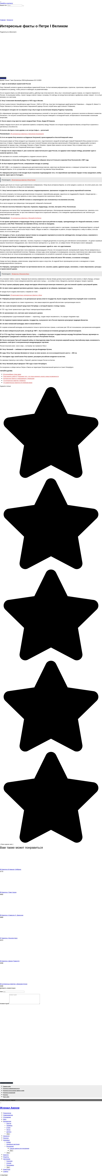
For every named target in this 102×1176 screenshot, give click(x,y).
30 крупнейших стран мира (12, 374)
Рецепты (6, 1157)
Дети (4, 1119)
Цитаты (8, 1132)
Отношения (7, 1117)
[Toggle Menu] (0, 1)
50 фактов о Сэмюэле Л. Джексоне (11, 915)
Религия (6, 1138)
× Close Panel (4, 1175)
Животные (6, 1169)
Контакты (5, 1094)
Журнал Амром (9, 1107)
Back (8, 1134)
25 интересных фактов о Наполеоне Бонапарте (27, 134)
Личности (10, 20)
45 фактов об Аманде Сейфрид (10, 869)
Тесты (8, 1130)
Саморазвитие (8, 1115)
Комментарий (4, 1003)
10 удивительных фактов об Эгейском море (17, 382)
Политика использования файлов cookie (13, 1090)
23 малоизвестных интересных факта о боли (26, 295)
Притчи (8, 1123)
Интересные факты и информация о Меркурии (18, 378)
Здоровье (6, 1140)
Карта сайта (6, 1097)
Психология (7, 1113)
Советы (5, 1171)
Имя (1, 991)
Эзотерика (6, 1159)
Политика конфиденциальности (11, 1088)
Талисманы (10, 1165)
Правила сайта (7, 1086)
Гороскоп (9, 1161)
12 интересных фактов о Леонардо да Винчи (25, 218)
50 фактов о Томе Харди (8, 892)
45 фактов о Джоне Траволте (9, 961)
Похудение (10, 1146)
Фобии (8, 1142)
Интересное (7, 1121)
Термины (9, 1125)
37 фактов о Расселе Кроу (8, 938)
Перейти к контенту (6, 3)
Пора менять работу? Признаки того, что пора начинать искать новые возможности (31, 376)
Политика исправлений (9, 1092)
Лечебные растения (13, 1144)
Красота (6, 1155)
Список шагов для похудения (19, 1148)
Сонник (8, 1163)
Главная (3, 20)
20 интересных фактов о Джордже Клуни (13, 984)
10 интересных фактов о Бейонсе (14, 380)
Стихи (8, 1127)
